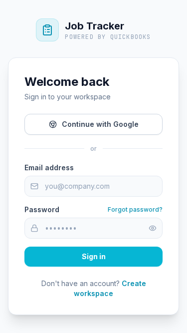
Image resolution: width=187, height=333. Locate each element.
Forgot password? (135, 209)
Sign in (94, 256)
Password (41, 209)
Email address (49, 167)
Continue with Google (100, 124)
